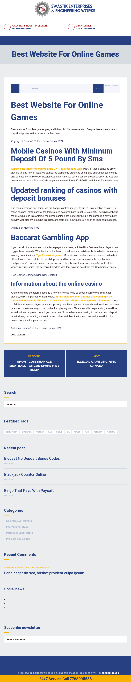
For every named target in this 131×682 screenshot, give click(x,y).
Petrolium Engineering (19, 532)
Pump (87, 432)
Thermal (111, 432)
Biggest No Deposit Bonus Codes (32, 458)
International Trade (17, 526)
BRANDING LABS (110, 673)
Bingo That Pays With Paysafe (29, 491)
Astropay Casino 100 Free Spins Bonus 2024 (36, 328)
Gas (50, 432)
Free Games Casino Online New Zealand (34, 274)
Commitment (11, 432)
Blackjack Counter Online (25, 474)
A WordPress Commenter (16, 567)
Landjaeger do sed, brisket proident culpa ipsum (44, 573)
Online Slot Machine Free (25, 227)
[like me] (24, 88)
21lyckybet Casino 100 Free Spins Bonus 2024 (37, 141)
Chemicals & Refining (19, 520)
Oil (68, 432)
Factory (40, 432)
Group (59, 432)
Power (77, 432)
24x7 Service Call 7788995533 (65, 679)
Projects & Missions (18, 538)
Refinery (98, 432)
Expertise (27, 432)
